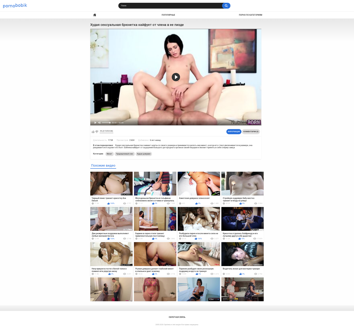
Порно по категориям (250, 15)
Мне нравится (93, 131)
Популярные (168, 15)
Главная (94, 15)
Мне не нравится (96, 131)
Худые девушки (144, 154)
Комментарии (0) (250, 132)
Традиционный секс (124, 154)
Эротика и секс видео (172, 325)
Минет (109, 154)
